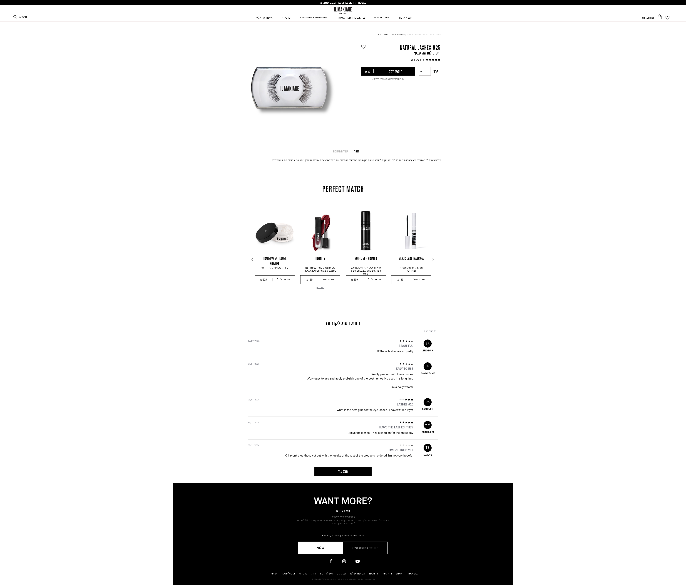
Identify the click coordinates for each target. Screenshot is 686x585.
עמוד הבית (435, 34)
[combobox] (425, 71)
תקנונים (341, 573)
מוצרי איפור (405, 17)
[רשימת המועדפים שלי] (667, 18)
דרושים (373, 573)
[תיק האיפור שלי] (659, 16)
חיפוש (23, 17)
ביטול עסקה (288, 573)
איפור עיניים (421, 34)
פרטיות (303, 573)
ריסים (410, 34)
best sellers (381, 18)
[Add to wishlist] (363, 47)
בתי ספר (412, 573)
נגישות (273, 573)
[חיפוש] (15, 17)
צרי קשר (387, 573)
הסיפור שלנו (357, 573)
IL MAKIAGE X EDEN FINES (314, 18)
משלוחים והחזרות (322, 573)
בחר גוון (320, 287)
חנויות (400, 573)
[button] (400, 59)
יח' (435, 71)
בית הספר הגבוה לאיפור (351, 17)
